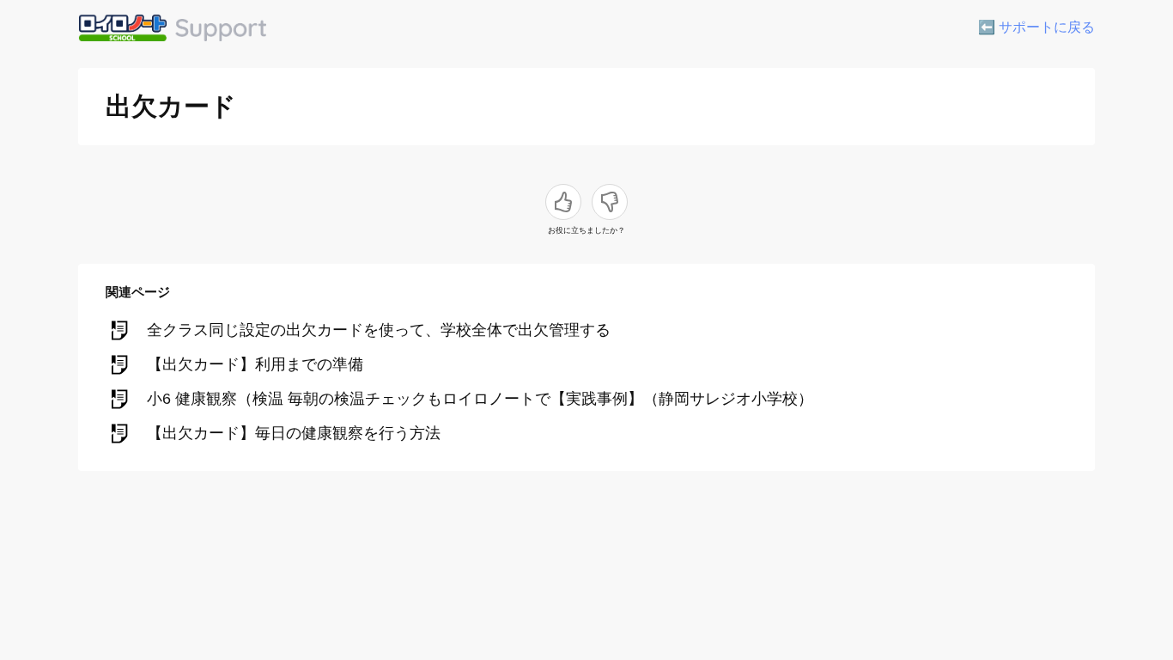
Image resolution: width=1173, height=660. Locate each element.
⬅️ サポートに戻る (1036, 27)
